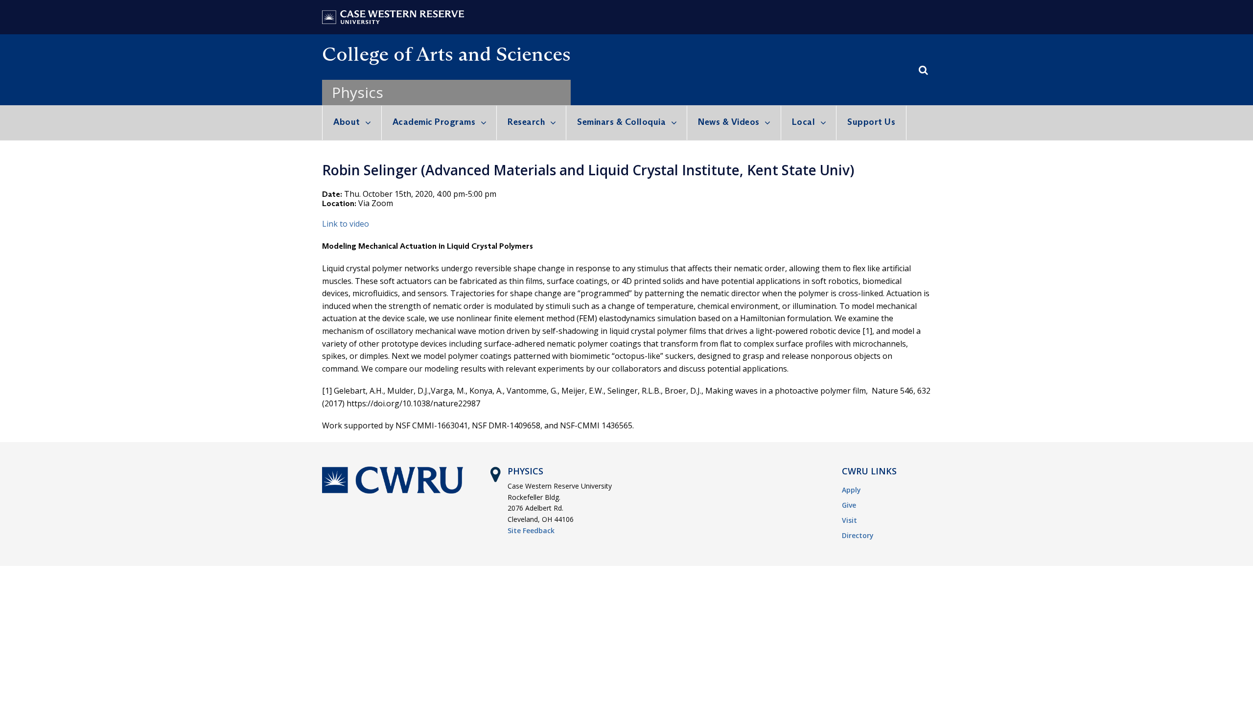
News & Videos (729, 122)
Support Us (871, 122)
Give (849, 505)
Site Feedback (531, 530)
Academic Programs (434, 122)
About (346, 122)
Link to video (345, 223)
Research (526, 122)
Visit (849, 520)
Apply (851, 489)
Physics (357, 92)
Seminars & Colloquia (621, 122)
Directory (858, 535)
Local (803, 122)
